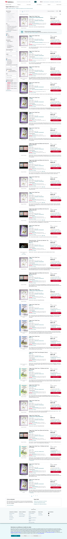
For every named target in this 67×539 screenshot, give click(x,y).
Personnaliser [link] (36, 535)
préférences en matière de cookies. (16, 532)
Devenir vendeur (59, 4)
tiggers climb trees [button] (12, 8)
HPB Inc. (33, 119)
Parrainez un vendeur (21, 516)
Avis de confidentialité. (41, 533)
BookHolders (34, 104)
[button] (21, 11)
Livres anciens (29, 4)
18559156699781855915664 (39, 356)
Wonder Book (34, 168)
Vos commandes (11, 517)
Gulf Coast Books (34, 422)
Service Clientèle (40, 514)
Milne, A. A (31, 145)
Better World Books (35, 264)
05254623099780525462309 (39, 101)
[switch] (7, 70)
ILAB (44, 171)
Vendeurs (49, 4)
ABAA (42, 171)
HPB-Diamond (34, 134)
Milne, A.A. (31, 242)
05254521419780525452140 (39, 165)
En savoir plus (8, 31)
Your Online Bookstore (35, 23)
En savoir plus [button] (8, 90)
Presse (29, 514)
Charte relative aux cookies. (50, 532)
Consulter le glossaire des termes (39, 502)
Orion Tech (33, 296)
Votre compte (52, 1)
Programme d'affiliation (22, 514)
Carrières (30, 516)
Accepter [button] (15, 535)
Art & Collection (39, 4)
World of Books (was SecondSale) (37, 42)
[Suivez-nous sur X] (48, 515)
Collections (19, 4)
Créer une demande (10, 505)
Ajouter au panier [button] (56, 24)
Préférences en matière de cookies (32, 520)
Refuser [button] (25, 535)
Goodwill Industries (35, 486)
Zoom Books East (34, 73)
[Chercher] (35, 2)
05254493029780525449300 (39, 20)
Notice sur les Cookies (31, 522)
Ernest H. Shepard (35, 32)
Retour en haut (33, 509)
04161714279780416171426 (39, 373)
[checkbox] (6, 12)
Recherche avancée (8, 4)
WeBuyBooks (34, 311)
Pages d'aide (40, 513)
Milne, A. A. (31, 83)
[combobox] (25, 2)
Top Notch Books (34, 438)
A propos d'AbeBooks (31, 513)
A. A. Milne (31, 98)
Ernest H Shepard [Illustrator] (38, 17)
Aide (60, 1)
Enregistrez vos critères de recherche (40, 504)
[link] (60, 11)
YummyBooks (34, 248)
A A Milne (30, 17)
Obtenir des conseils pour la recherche (40, 501)
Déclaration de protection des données (32, 518)
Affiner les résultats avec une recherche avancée (24, 8)
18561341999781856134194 (39, 308)
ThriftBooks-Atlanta (35, 407)
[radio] (6, 36)
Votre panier (10, 519)
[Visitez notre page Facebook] (48, 513)
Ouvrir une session (46, 1)
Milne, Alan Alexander (33, 386)
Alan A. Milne (29, 32)
